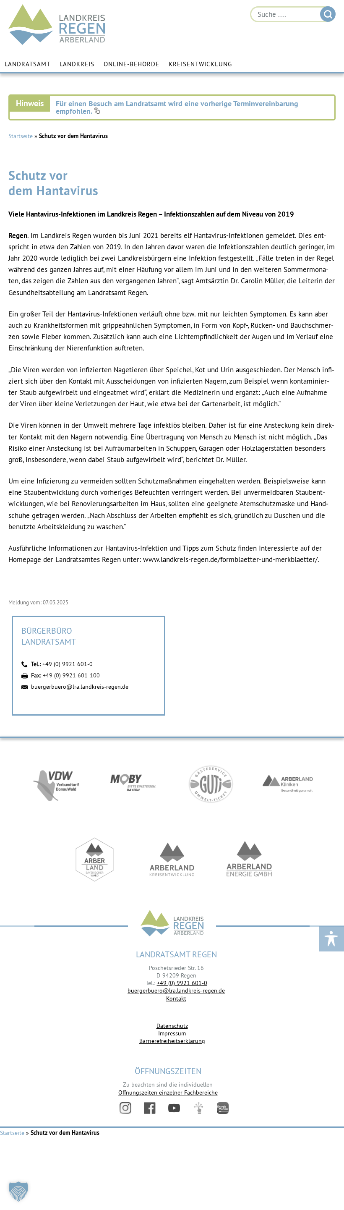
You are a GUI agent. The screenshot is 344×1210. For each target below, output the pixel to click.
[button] (18, 1191)
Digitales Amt (198, 1108)
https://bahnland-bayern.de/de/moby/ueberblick (133, 784)
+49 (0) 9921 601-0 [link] (182, 983)
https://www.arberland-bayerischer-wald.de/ (95, 859)
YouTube (174, 1108)
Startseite (20, 136)
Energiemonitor (223, 1108)
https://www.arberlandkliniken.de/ (288, 784)
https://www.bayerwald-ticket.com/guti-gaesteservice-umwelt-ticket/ (210, 784)
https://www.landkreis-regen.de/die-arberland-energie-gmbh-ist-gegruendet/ (249, 859)
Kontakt (176, 998)
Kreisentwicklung (200, 64)
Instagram (125, 1108)
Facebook (150, 1108)
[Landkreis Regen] (172, 924)
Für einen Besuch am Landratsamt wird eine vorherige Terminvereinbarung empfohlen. (177, 107)
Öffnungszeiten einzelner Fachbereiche (168, 1092)
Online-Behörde (131, 64)
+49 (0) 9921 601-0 (67, 664)
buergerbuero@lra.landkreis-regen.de (79, 686)
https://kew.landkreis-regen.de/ (172, 859)
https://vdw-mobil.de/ (56, 784)
